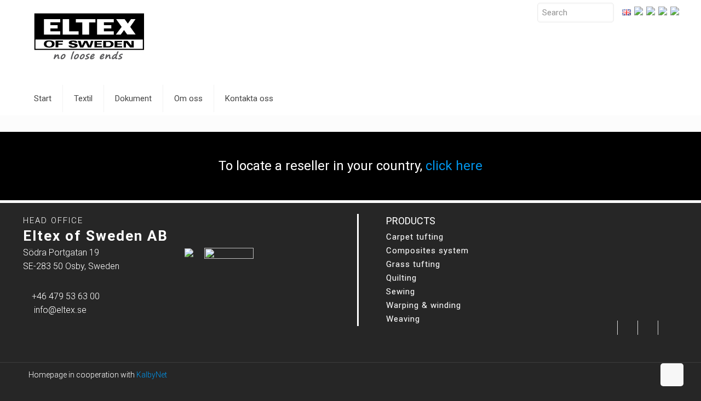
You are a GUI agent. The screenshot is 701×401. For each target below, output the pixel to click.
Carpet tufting (415, 237)
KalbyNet (151, 374)
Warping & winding (423, 305)
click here (454, 165)
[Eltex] (89, 35)
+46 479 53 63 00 (66, 296)
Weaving (403, 319)
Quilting (401, 278)
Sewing (400, 292)
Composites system (427, 250)
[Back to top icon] (671, 374)
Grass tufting (413, 264)
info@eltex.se (60, 310)
